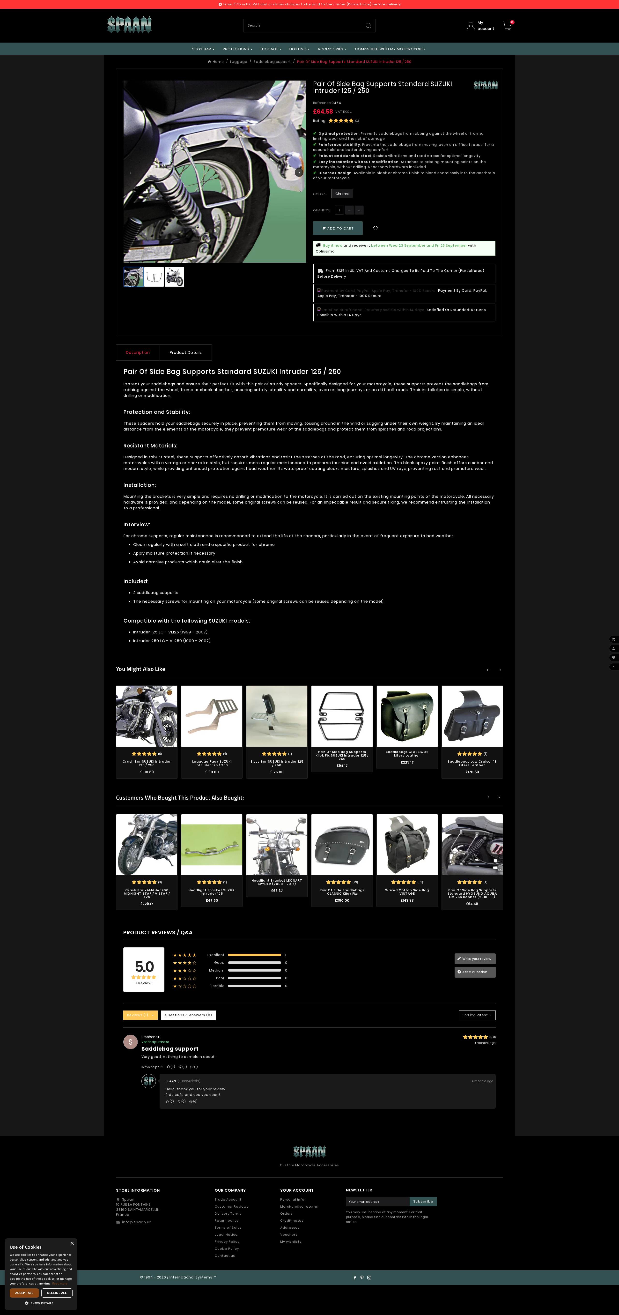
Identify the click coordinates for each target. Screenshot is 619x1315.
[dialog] (41, 1274)
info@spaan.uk (136, 1222)
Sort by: (469, 1015)
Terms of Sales (228, 1227)
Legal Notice (226, 1234)
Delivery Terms (228, 1213)
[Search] (368, 25)
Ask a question (474, 972)
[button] (41, 1303)
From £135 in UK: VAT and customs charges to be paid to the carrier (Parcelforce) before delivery (312, 4)
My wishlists (291, 1241)
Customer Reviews (232, 1206)
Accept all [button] (24, 1293)
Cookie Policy (227, 1248)
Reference (322, 102)
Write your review (476, 958)
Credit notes (291, 1220)
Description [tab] (138, 352)
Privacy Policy (227, 1241)
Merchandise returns (299, 1206)
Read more (60, 1283)
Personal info (292, 1199)
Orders (286, 1213)
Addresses (290, 1227)
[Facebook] (355, 1277)
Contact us (225, 1255)
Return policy (227, 1220)
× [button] (72, 1243)
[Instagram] (369, 1277)
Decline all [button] (57, 1293)
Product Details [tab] (186, 352)
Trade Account (228, 1199)
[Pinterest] (362, 1277)
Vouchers (288, 1234)
